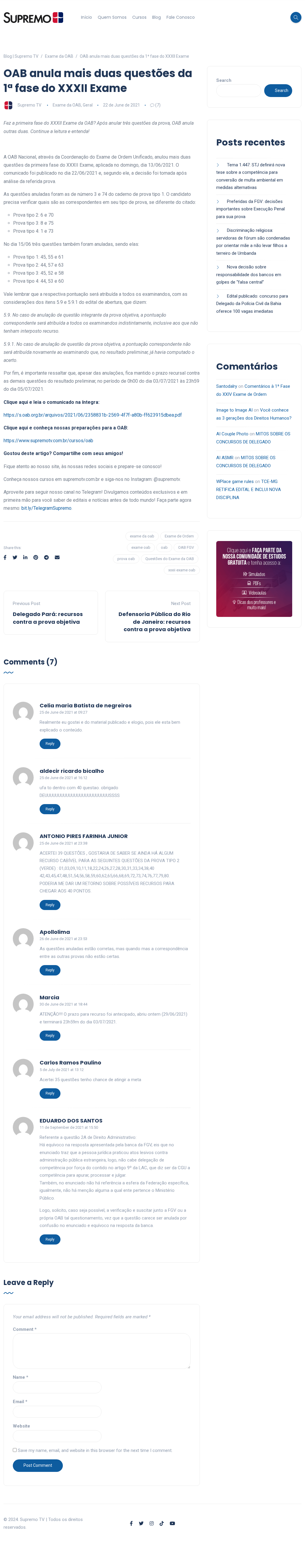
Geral (88, 105)
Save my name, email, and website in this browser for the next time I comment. (95, 1450)
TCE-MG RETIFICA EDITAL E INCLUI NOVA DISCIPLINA (248, 489)
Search (223, 80)
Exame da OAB (67, 105)
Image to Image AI (234, 410)
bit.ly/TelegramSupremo (46, 508)
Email (20, 1401)
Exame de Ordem (179, 536)
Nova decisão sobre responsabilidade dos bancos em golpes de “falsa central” (248, 274)
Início (86, 17)
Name (20, 1377)
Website (21, 1426)
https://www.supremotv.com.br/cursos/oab (48, 440)
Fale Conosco (180, 17)
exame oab (140, 547)
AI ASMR (225, 457)
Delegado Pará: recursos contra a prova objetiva (48, 617)
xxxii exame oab (181, 570)
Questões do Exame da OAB (169, 558)
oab (164, 547)
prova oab (126, 558)
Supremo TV (29, 105)
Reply (50, 744)
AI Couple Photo (232, 434)
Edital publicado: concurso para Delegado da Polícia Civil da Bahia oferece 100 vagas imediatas (252, 303)
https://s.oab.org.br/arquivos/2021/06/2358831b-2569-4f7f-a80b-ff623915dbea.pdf (93, 415)
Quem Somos (112, 17)
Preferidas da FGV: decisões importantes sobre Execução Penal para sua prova (250, 209)
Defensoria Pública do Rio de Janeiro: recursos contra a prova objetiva (155, 621)
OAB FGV (186, 547)
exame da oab (142, 536)
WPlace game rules (235, 481)
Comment (25, 1329)
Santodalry (226, 386)
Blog (156, 17)
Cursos (139, 17)
